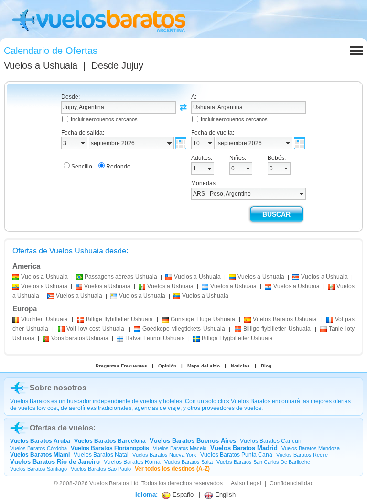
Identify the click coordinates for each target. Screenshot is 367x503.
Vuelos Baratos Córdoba (38, 448)
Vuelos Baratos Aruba (40, 441)
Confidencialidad (292, 483)
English (224, 494)
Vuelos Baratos (109, 483)
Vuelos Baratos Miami (40, 454)
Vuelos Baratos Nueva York (164, 455)
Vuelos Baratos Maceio (179, 448)
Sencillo (81, 166)
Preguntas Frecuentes (121, 365)
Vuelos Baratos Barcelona (110, 441)
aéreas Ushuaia (121, 276)
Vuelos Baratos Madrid (244, 447)
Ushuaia (44, 319)
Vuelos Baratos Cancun (271, 441)
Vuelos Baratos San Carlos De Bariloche (263, 462)
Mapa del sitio (203, 365)
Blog (266, 365)
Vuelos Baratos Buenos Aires (193, 440)
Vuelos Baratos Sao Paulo (101, 469)
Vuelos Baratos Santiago (38, 469)
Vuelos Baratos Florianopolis (110, 448)
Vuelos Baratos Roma (132, 462)
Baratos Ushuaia (285, 319)
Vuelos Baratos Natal (101, 454)
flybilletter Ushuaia (119, 319)
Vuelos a (40, 65)
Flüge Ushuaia (203, 319)
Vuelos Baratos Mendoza (310, 448)
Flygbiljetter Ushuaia (237, 338)
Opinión (167, 365)
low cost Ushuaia (95, 328)
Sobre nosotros (58, 388)
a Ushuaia (44, 276)
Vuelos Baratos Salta (188, 462)
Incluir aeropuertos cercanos (104, 119)
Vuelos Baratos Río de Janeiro (55, 461)
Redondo (118, 166)
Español (183, 494)
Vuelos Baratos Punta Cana (236, 454)
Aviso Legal (246, 483)
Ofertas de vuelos (61, 428)
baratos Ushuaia (79, 338)
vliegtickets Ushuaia (183, 328)
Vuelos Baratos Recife (302, 455)
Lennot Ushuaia (155, 338)
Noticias (240, 365)
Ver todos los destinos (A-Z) (172, 468)
